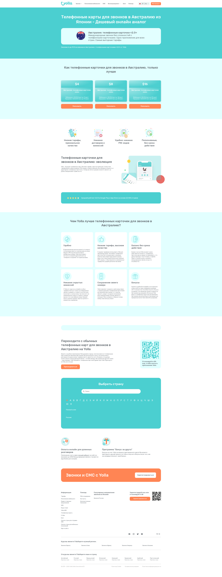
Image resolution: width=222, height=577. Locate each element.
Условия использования (132, 566)
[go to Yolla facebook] (129, 534)
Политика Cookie (116, 566)
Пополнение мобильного (92, 3)
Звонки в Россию (99, 498)
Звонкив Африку (106, 545)
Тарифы (63, 496)
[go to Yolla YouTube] (142, 534)
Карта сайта (64, 528)
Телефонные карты (66, 513)
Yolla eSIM (64, 510)
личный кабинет (83, 455)
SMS (62, 505)
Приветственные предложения (66, 502)
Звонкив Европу (66, 545)
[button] (144, 3)
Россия (68, 417)
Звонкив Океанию (147, 545)
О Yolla (63, 515)
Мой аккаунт (156, 3)
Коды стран (64, 508)
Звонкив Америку (127, 545)
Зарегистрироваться (145, 475)
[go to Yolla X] (138, 534)
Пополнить (77, 106)
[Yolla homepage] (66, 4)
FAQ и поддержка (85, 496)
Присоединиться (70, 367)
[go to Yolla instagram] (134, 534)
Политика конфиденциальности (151, 566)
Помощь (130, 3)
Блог (124, 3)
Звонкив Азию (85, 545)
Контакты (83, 499)
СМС (104, 3)
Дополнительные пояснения (85, 502)
